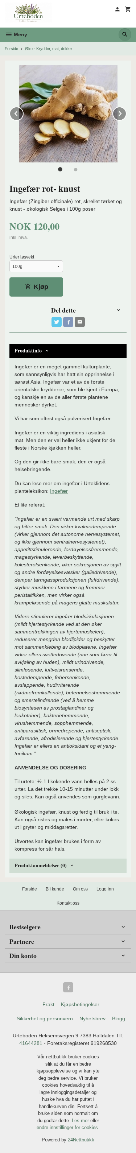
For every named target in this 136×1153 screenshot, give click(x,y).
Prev (23, 112)
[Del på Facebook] (68, 322)
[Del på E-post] (80, 322)
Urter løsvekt (21, 257)
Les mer (81, 1120)
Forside (11, 48)
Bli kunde (55, 889)
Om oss (80, 889)
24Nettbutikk (81, 1139)
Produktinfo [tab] (28, 350)
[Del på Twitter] (56, 322)
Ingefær (59, 491)
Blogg (118, 1018)
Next (126, 112)
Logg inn (105, 889)
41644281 (30, 1043)
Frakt (48, 1004)
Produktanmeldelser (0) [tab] (41, 865)
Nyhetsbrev (92, 1018)
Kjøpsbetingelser (80, 1004)
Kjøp (41, 286)
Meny (19, 34)
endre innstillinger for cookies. (68, 1127)
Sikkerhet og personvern (45, 1018)
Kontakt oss (68, 903)
